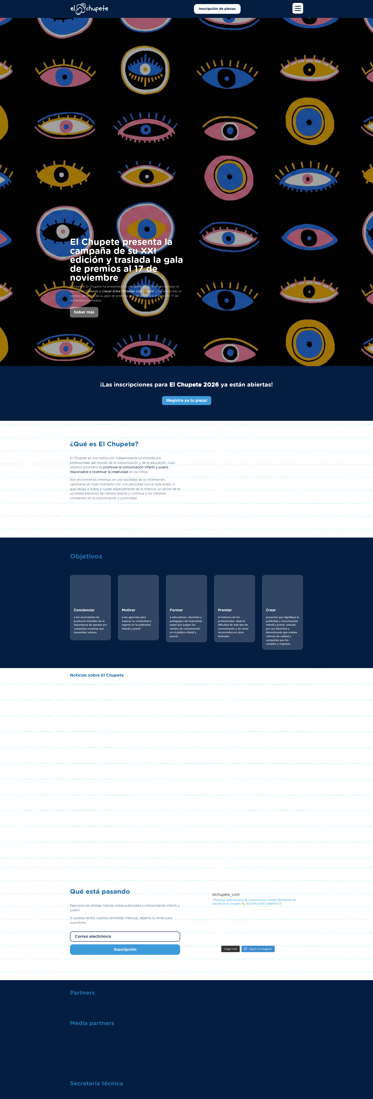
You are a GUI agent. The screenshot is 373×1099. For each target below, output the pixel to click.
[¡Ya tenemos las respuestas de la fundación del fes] (234, 918)
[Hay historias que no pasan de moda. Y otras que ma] (262, 918)
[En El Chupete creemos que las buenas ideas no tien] (262, 935)
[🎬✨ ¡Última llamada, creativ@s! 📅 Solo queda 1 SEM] (234, 935)
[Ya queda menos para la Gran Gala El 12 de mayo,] (290, 918)
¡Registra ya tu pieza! (186, 401)
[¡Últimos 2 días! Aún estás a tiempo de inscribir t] (206, 935)
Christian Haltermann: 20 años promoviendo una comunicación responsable (186, 839)
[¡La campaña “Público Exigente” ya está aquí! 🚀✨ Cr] (290, 935)
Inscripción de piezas (217, 9)
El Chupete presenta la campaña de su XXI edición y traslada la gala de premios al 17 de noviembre (126, 260)
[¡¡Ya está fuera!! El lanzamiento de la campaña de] (206, 918)
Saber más (84, 312)
